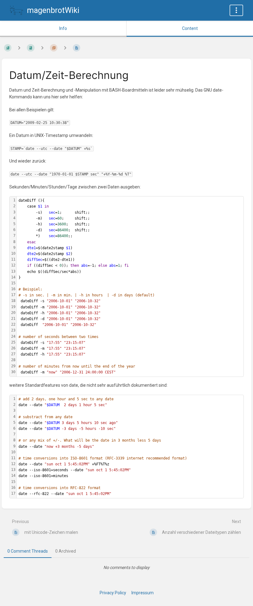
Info (63, 28)
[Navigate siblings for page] (65, 47)
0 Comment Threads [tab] (27, 551)
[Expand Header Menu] (236, 10)
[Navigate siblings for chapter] (42, 47)
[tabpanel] (126, 567)
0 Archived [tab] (65, 551)
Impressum (142, 592)
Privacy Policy (113, 592)
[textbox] (130, 286)
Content (190, 28)
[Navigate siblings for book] (19, 47)
